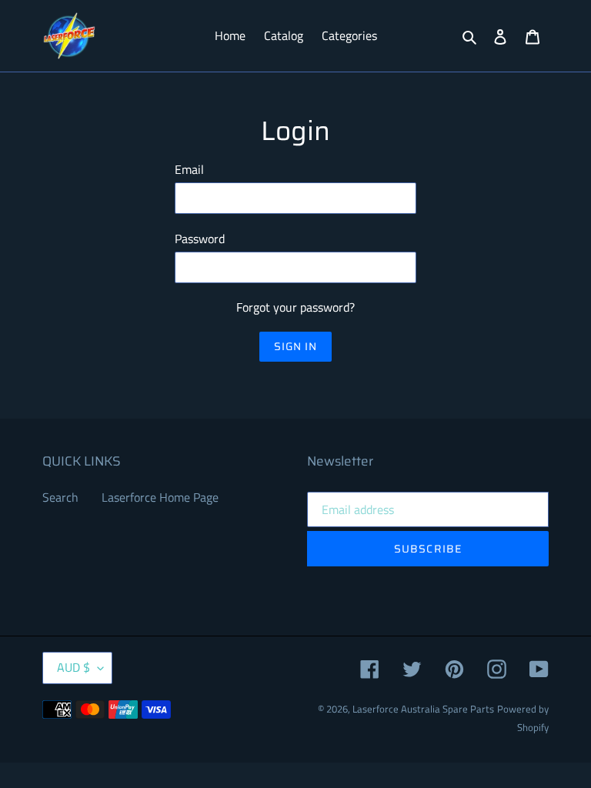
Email (189, 169)
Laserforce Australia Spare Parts (423, 708)
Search (60, 497)
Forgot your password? (295, 307)
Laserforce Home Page (160, 497)
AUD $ (73, 667)
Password (200, 238)
